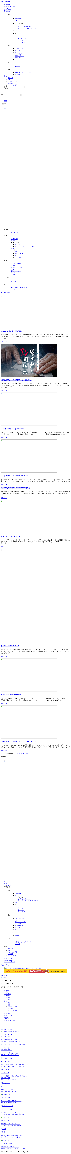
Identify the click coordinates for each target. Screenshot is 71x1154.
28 (5, 751)
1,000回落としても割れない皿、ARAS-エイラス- (19, 741)
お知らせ (7, 1013)
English (6, 960)
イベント (7, 8)
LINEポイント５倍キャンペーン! (13, 429)
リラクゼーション (20, 52)
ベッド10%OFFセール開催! (11, 694)
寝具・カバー (22, 38)
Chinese (11, 960)
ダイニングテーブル (24, 26)
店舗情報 (7, 4)
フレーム (21, 40)
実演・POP (7, 10)
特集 (5, 76)
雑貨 (9, 999)
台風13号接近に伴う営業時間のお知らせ (15, 488)
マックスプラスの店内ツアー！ (12, 536)
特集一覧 (10, 78)
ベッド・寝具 (12, 955)
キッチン (17, 50)
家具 (9, 79)
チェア (17, 30)
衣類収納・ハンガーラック (23, 72)
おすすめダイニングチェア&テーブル (14, 476)
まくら (20, 36)
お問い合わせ (8, 958)
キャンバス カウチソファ (10, 646)
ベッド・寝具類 (12, 85)
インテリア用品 (12, 81)
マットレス (21, 42)
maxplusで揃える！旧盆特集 (11, 331)
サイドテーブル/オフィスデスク (28, 28)
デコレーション (19, 56)
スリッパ (17, 59)
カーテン (17, 66)
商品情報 (7, 12)
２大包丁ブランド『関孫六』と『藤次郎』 (16, 380)
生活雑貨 (10, 83)
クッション (18, 57)
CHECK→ (4, 341)
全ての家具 (18, 18)
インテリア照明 (19, 48)
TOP (5, 101)
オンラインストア (9, 6)
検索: (5, 87)
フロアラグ (18, 54)
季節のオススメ (16, 232)
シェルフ (17, 74)
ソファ (17, 20)
